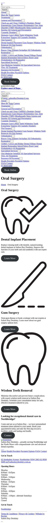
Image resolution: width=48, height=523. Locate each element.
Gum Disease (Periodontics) (23, 25)
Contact (9, 75)
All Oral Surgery (15, 45)
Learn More (9, 258)
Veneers (14, 37)
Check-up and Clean (9, 23)
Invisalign (23, 50)
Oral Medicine (7, 65)
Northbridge (6, 509)
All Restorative (19, 60)
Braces (4, 50)
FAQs (3, 75)
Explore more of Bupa (10, 88)
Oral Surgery (6, 40)
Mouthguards (20, 28)
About (3, 12)
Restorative (5, 52)
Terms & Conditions (9, 514)
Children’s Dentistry (26, 23)
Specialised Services (9, 62)
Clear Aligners (13, 50)
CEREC (4, 55)
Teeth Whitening (26, 35)
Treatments (5, 17)
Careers (17, 15)
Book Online (10, 81)
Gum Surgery (27, 43)
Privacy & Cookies (26, 514)
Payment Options (22, 73)
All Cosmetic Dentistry (26, 37)
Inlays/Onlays (23, 58)
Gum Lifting (14, 35)
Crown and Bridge (15, 55)
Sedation (16, 65)
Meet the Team (7, 15)
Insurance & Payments (10, 70)
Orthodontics (6, 47)
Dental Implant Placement (11, 43)
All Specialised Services (30, 65)
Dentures (4, 35)
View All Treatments (9, 67)
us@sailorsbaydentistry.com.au (18, 462)
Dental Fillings (30, 55)
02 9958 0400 (6, 77)
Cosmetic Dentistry (9, 32)
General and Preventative (11, 20)
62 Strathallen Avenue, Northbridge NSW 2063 (20, 459)
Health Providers (8, 73)
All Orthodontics (34, 50)
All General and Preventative (19, 30)
